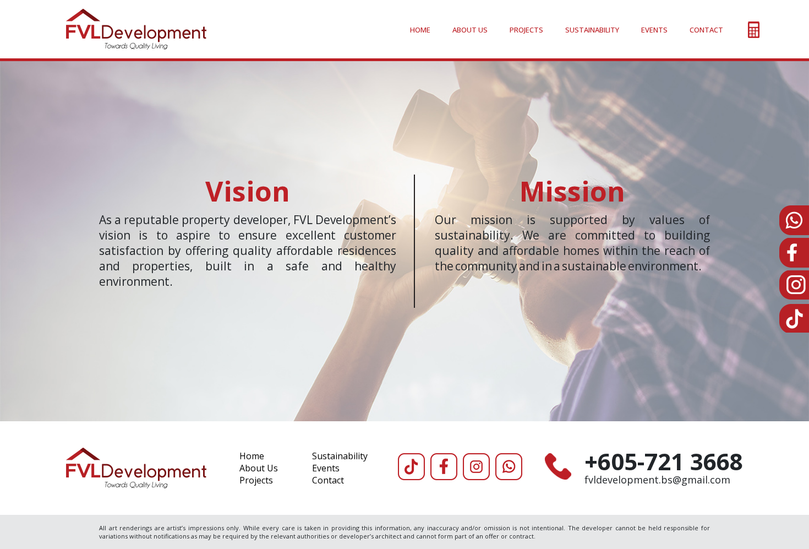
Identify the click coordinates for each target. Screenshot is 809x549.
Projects (526, 30)
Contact (706, 30)
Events (654, 30)
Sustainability (592, 30)
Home (420, 30)
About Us (470, 30)
